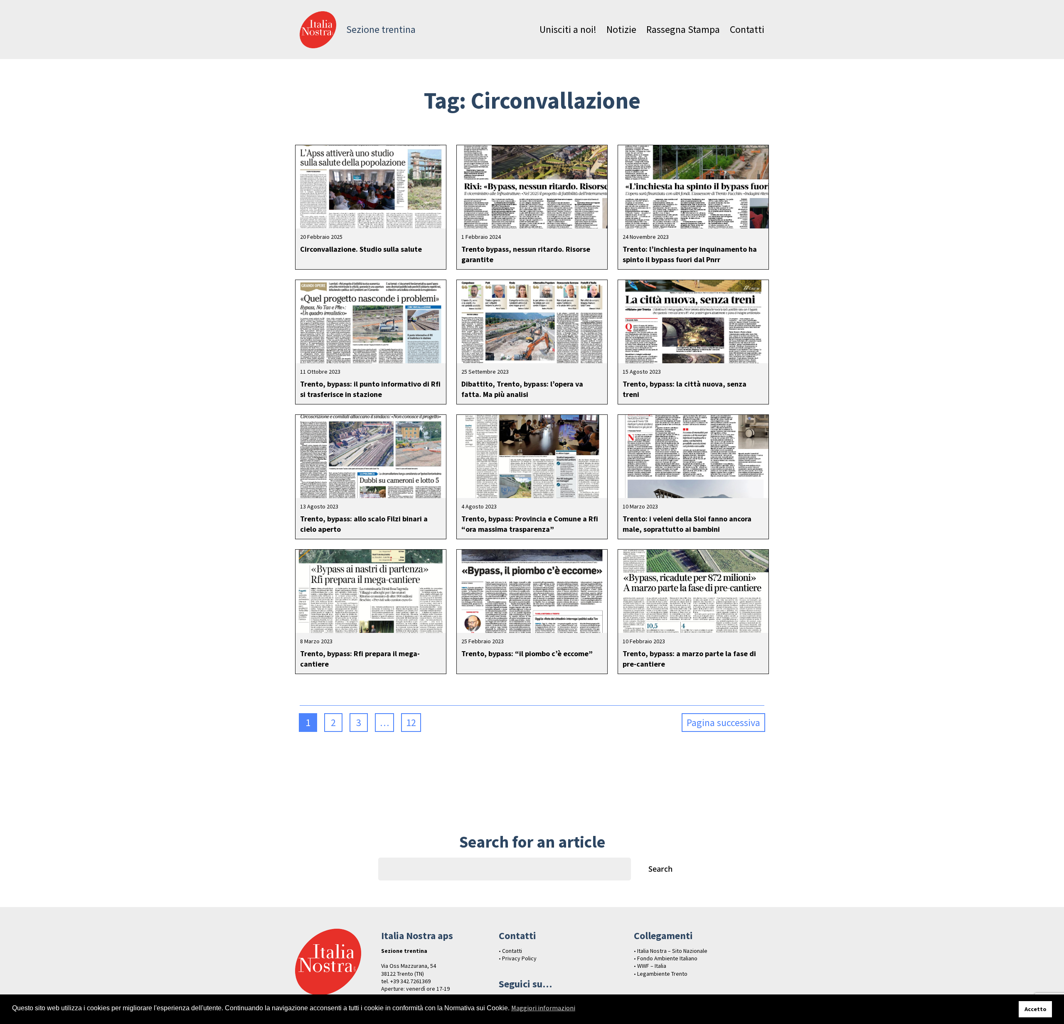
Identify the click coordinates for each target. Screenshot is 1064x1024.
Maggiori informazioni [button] (543, 1008)
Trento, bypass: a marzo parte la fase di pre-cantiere (689, 659)
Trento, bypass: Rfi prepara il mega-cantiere (360, 659)
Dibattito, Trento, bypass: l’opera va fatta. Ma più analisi (522, 389)
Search (660, 869)
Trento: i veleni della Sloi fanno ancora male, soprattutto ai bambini (687, 524)
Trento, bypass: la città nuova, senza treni (684, 389)
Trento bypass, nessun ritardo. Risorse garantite (525, 254)
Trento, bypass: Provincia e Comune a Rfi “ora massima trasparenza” (529, 524)
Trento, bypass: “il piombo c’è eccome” (527, 653)
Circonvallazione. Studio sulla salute (361, 249)
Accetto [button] (1036, 1009)
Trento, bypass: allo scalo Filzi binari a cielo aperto (364, 524)
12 (411, 722)
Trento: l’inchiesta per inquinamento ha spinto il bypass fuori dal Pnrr (690, 254)
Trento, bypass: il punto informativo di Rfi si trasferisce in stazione (370, 389)
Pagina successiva (723, 722)
